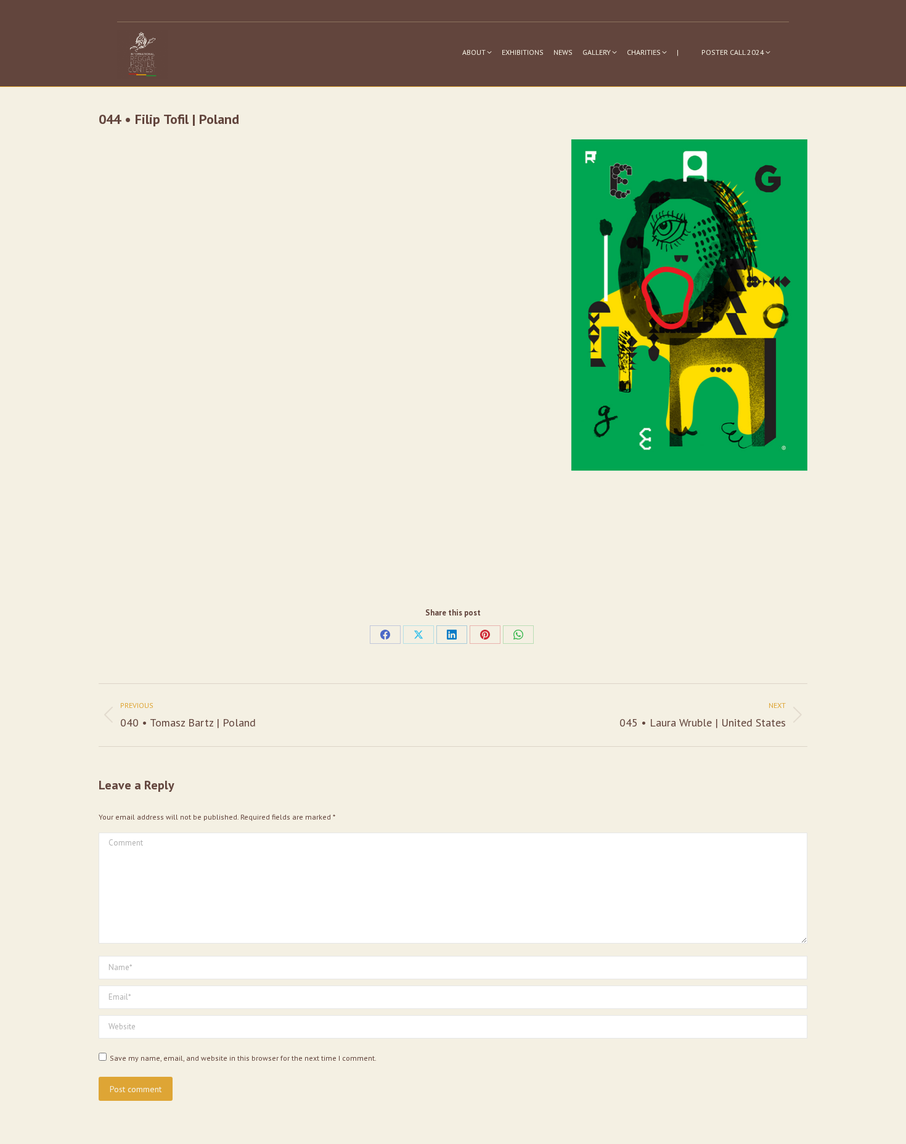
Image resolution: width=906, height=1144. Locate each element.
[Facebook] (385, 634)
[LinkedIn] (451, 634)
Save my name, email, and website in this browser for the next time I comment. (243, 1058)
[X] (418, 634)
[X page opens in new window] (781, 11)
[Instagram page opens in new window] (744, 11)
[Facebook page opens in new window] (762, 11)
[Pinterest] (485, 634)
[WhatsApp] (518, 634)
